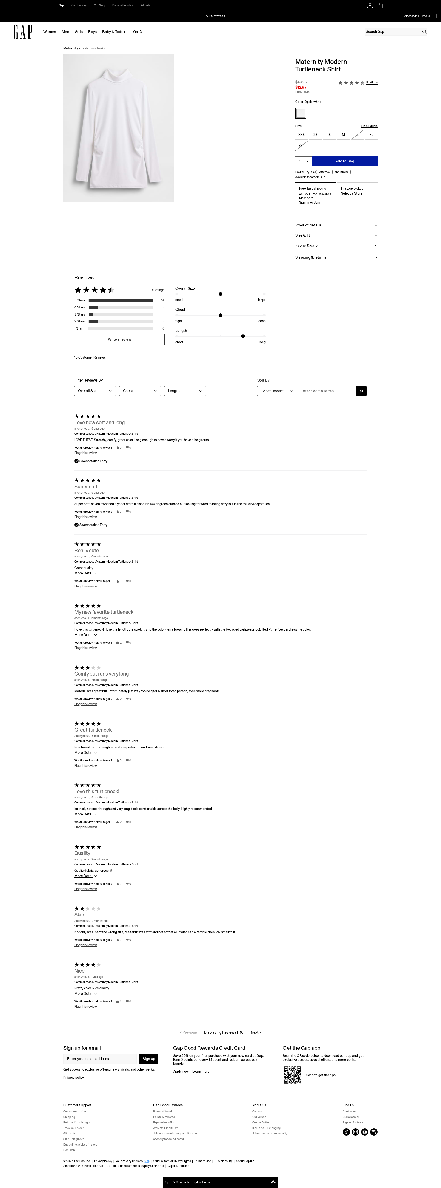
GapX (137, 32)
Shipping (69, 1117)
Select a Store (351, 193)
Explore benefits (163, 1122)
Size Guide (369, 126)
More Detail (83, 573)
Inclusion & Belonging (266, 1128)
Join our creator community (269, 1133)
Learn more (201, 1071)
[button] (176, 161)
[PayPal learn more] (317, 172)
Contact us (349, 1111)
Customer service (74, 1111)
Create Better (261, 1122)
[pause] (436, 16)
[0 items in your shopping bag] (380, 5)
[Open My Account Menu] (370, 5)
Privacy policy (73, 1077)
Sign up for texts (353, 1122)
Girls (79, 32)
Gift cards (69, 1133)
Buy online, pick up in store (80, 1144)
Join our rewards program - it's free (175, 1133)
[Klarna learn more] (350, 172)
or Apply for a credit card (168, 1139)
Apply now (280, 16)
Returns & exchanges (77, 1122)
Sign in (304, 202)
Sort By (263, 380)
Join (317, 202)
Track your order (73, 1128)
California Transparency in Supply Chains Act (135, 1166)
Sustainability (223, 1161)
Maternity (70, 48)
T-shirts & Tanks (93, 48)
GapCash (69, 1150)
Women (49, 32)
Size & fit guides (73, 1139)
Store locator (351, 1117)
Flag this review (85, 453)
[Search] (424, 31)
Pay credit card (162, 1111)
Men (65, 32)
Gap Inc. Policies (178, 1166)
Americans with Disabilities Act (83, 1166)
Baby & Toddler (114, 32)
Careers (257, 1111)
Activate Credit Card (166, 1128)
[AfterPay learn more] (332, 172)
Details (425, 16)
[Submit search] (361, 391)
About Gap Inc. (245, 1161)
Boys (92, 32)
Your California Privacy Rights (172, 1161)
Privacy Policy (103, 1161)
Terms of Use (202, 1161)
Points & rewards (164, 1117)
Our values (259, 1117)
